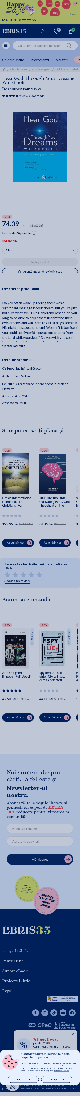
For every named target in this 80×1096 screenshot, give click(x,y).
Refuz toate (23, 1079)
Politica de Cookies (61, 1071)
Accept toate (57, 1079)
